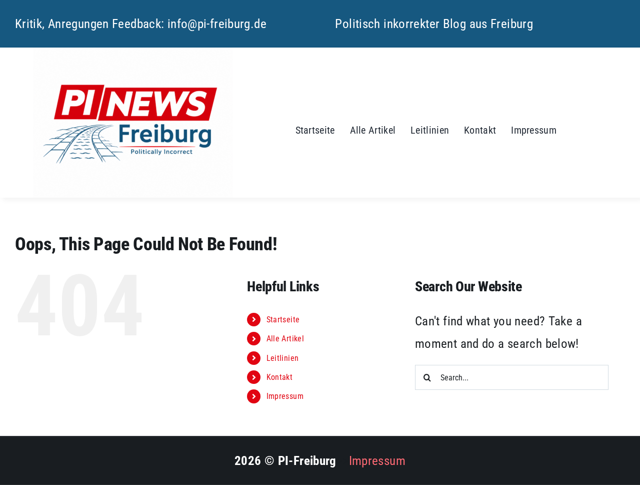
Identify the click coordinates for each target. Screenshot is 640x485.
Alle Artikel (285, 338)
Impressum (285, 396)
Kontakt (279, 377)
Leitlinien (282, 358)
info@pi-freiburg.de (217, 24)
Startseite (283, 319)
